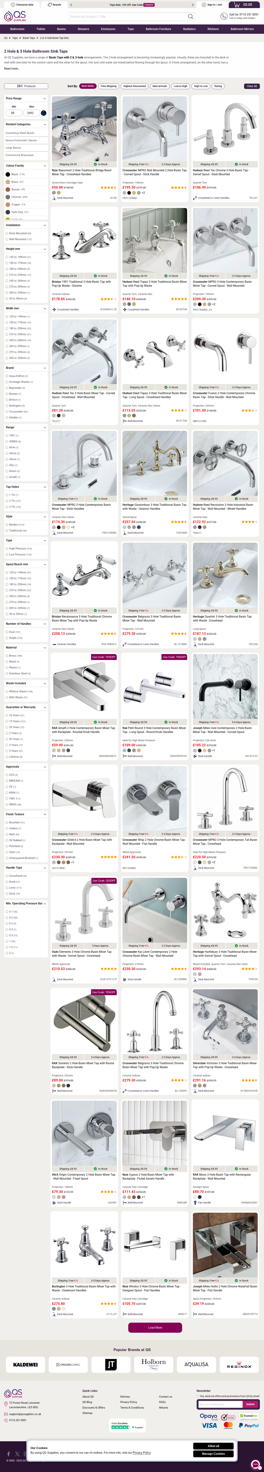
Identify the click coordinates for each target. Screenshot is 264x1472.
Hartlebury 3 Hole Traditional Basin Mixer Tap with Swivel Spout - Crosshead (225, 953)
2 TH (15, 501)
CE (12, 786)
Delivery (125, 1396)
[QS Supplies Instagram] (26, 1453)
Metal (14, 661)
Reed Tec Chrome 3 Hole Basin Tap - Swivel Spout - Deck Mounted (221, 172)
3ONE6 (15, 441)
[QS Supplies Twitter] (17, 1453)
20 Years (16, 727)
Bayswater (17, 387)
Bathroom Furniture (158, 29)
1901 (13, 435)
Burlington (17, 405)
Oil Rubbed (17, 840)
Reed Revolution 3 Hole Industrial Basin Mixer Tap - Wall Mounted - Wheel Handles (223, 506)
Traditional (18, 530)
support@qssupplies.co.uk (25, 1414)
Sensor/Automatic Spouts (21, 140)
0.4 (12, 929)
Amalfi (14, 477)
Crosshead (18, 875)
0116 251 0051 (17, 1420)
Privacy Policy (128, 1402)
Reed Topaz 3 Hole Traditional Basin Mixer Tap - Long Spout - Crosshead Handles (154, 395)
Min (14, 106)
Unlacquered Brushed (23, 858)
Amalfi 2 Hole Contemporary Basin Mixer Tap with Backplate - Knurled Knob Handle (83, 730)
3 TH (15, 506)
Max (31, 106)
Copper (18, 204)
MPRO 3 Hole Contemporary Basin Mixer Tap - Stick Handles (81, 506)
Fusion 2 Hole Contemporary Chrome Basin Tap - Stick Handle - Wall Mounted (224, 395)
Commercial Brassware (20, 155)
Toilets (40, 29)
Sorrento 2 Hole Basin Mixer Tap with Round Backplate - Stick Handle (83, 1065)
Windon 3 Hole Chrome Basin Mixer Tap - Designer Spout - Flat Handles (151, 1288)
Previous (71, 5)
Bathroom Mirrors (242, 29)
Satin (14, 852)
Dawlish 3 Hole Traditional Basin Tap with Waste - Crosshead (222, 618)
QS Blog (87, 1402)
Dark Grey (20, 212)
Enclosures (108, 29)
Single (15, 637)
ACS (13, 774)
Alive (13, 447)
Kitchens (213, 29)
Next (193, 5)
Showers (83, 29)
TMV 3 (14, 798)
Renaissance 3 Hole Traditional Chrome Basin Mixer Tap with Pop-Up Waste (82, 618)
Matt (14, 834)
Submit (250, 1404)
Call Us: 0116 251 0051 (244, 14)
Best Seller (88, 85)
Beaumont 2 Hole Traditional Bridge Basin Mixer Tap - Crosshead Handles (82, 172)
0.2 (13, 917)
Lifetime (15, 756)
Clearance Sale (24, 4)
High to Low (201, 86)
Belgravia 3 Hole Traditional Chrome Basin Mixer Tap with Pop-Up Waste (153, 1065)
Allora (14, 453)
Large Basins (13, 147)
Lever (15, 887)
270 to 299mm (19, 286)
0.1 (13, 911)
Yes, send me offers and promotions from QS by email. (230, 1396)
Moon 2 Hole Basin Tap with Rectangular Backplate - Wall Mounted (222, 1176)
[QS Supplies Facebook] (8, 1453)
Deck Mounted (20, 233)
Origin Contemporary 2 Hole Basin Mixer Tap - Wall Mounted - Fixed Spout (83, 1176)
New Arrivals (160, 86)
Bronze (18, 189)
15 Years (17, 721)
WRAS (15, 804)
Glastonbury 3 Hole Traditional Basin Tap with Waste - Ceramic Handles (154, 506)
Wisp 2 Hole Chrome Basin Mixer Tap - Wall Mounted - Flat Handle (154, 841)
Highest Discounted (134, 86)
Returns (163, 1407)
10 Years (16, 715)
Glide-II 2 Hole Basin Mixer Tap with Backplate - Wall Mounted (82, 841)
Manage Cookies (213, 1453)
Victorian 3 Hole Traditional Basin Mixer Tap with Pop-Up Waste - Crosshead (225, 1065)
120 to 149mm (20, 257)
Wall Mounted (20, 239)
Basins (61, 29)
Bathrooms (17, 29)
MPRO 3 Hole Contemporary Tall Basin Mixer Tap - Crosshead (225, 841)
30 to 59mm (18, 298)
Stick (14, 893)
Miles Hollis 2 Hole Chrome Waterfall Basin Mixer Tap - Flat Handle (225, 1288)
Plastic (15, 667)
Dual (14, 632)
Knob (14, 881)
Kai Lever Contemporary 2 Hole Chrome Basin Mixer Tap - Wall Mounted (149, 953)
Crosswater (18, 411)
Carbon (15, 828)
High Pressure (20, 548)
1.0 (13, 947)
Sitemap (87, 1413)
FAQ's (162, 1402)
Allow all (213, 1446)
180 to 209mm (19, 268)
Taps (131, 29)
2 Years (15, 733)
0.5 (13, 935)
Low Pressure (20, 554)
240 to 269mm (19, 280)
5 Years (16, 751)
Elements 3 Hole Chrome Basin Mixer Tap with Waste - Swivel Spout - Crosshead (82, 953)
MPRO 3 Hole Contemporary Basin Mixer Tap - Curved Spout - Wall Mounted (222, 283)
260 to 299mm (19, 346)
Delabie (15, 417)
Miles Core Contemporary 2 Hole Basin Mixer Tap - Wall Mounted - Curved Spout (222, 730)
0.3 (12, 923)
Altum (14, 471)
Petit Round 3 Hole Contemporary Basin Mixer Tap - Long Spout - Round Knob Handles (154, 730)
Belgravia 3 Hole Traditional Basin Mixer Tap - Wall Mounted (151, 618)
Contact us (165, 1396)
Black (18, 174)
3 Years (16, 745)
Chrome (19, 197)
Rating (218, 86)
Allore (14, 459)
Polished (16, 846)
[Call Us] (224, 16)
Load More (155, 1327)
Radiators (189, 29)
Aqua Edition (18, 376)
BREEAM (16, 780)
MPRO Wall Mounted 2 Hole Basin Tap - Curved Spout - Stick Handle (154, 172)
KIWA (14, 792)
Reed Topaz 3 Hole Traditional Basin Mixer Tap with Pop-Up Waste (154, 283)
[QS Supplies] (15, 16)
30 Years (16, 739)
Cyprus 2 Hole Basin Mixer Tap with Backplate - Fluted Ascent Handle (148, 1176)
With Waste (18, 697)
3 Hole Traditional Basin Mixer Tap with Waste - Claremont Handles (84, 1288)
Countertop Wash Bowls (20, 133)
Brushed (17, 822)
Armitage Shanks (21, 382)
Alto (13, 465)
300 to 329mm (19, 292)
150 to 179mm (20, 263)
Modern (16, 524)
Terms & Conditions (132, 1407)
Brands (57, 4)
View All (252, 86)
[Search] (190, 16)
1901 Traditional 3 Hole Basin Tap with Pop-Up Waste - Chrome (81, 283)
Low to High (180, 86)
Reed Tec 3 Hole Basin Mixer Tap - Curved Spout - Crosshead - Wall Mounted (83, 395)
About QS (88, 1396)
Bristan (15, 393)
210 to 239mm (20, 274)
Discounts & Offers (93, 1407)
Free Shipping (109, 86)
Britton (15, 399)
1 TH (13, 495)
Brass (17, 182)
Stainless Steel (20, 673)
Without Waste (21, 691)
